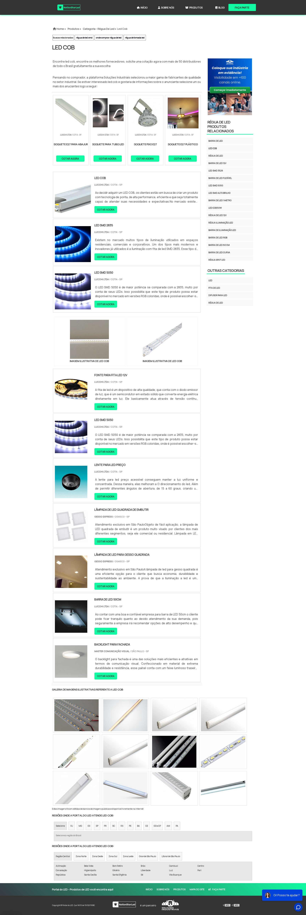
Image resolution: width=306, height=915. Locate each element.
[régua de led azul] (174, 715)
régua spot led (216, 259)
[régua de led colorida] (125, 752)
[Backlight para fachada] (71, 675)
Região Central (63, 856)
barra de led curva (219, 252)
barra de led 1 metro (219, 200)
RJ (71, 825)
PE (130, 825)
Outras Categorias (226, 270)
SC (113, 825)
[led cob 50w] (76, 752)
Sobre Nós (167, 7)
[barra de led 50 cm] (174, 752)
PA (177, 825)
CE (146, 825)
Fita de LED (214, 287)
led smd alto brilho (219, 192)
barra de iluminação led (222, 230)
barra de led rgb (217, 237)
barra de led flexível (220, 178)
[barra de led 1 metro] (76, 788)
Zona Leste (128, 856)
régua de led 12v (217, 215)
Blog (221, 7)
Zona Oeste (97, 856)
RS (122, 825)
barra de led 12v (217, 163)
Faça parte (242, 7)
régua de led (215, 155)
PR (105, 825)
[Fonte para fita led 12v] (71, 406)
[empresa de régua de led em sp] (125, 788)
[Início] (68, 7)
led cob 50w (215, 207)
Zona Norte (81, 856)
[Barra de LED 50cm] (71, 630)
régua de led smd (84, 37)
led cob (212, 148)
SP (97, 825)
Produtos (196, 7)
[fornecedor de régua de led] (223, 752)
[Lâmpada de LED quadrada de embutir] (71, 541)
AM (168, 825)
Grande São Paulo (147, 856)
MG (80, 825)
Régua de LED (215, 302)
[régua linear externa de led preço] (76, 715)
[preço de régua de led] (223, 715)
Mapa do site (197, 889)
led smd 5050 (215, 185)
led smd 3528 (215, 170)
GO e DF (157, 825)
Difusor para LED (217, 295)
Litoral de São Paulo (171, 856)
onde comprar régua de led (108, 37)
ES (89, 825)
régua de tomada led (134, 37)
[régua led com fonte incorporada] (174, 788)
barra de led (215, 140)
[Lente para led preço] (71, 496)
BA (138, 825)
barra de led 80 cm (219, 245)
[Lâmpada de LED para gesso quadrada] (71, 586)
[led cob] (89, 339)
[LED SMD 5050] (71, 451)
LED (210, 280)
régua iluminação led (220, 222)
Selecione (60, 825)
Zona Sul (113, 856)
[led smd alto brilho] (223, 788)
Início (144, 7)
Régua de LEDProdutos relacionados (221, 126)
